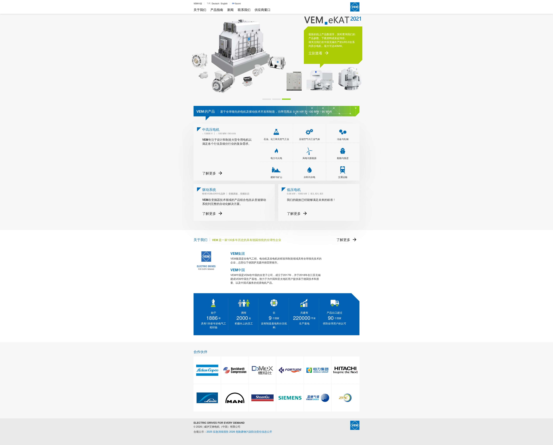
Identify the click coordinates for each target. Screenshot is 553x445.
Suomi (238, 3)
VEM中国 (198, 3)
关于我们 (200, 9)
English (224, 3)
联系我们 (244, 9)
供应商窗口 (262, 9)
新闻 (230, 9)
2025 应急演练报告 (218, 431)
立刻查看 (315, 53)
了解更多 (343, 239)
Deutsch (215, 3)
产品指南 (216, 9)
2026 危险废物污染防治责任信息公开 (250, 431)
